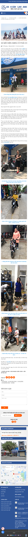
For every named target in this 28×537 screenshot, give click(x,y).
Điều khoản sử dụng (19, 496)
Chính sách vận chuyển (6, 503)
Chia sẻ (3, 377)
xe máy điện (20, 381)
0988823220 (25, 512)
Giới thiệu (14, 1)
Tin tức (2, 493)
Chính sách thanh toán (6, 501)
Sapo (14, 532)
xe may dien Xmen (12, 381)
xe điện (12, 382)
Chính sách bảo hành (6, 508)
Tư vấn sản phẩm (20, 46)
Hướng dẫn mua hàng (20, 489)
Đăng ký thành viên (19, 491)
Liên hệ (17, 1)
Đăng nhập (22, 1)
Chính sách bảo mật (5, 510)
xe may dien (4, 381)
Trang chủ (3, 489)
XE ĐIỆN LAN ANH (6, 371)
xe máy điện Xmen (6, 382)
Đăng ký (26, 1)
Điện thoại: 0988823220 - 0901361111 (10, 435)
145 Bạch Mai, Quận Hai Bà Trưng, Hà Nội (11, 432)
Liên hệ (2, 495)
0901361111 (25, 513)
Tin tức (10, 1)
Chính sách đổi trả (5, 506)
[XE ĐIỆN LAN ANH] (14, 7)
